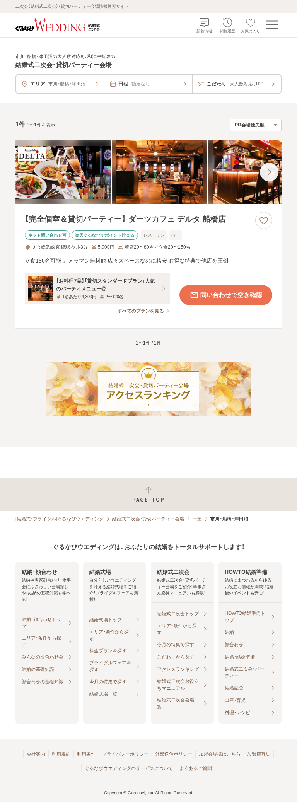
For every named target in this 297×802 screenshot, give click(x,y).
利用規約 (61, 754)
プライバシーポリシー (125, 754)
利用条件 (86, 754)
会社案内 (36, 754)
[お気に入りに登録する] (263, 220)
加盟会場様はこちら (220, 754)
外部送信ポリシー (173, 754)
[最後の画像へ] (269, 172)
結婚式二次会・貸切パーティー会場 (148, 519)
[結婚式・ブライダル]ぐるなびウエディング (59, 519)
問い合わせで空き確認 (231, 295)
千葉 (197, 519)
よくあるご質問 (195, 768)
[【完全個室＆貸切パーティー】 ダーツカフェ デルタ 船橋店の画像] (148, 172)
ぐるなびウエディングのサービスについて (129, 768)
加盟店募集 (258, 754)
